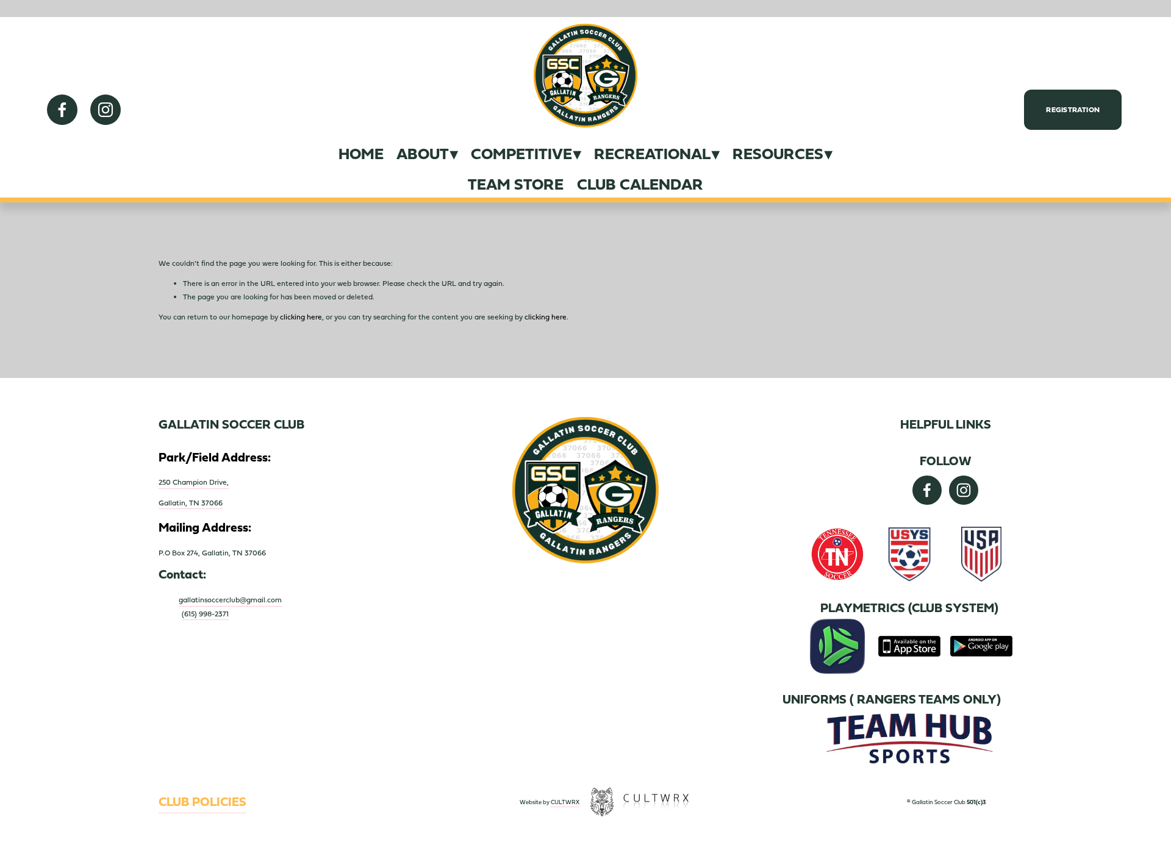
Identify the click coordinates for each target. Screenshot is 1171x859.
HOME (361, 154)
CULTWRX (565, 802)
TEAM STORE (516, 185)
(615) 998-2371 (205, 613)
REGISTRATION (1073, 109)
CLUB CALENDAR (640, 185)
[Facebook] (62, 109)
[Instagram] (105, 109)
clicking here (301, 317)
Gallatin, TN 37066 (191, 502)
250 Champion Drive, (194, 482)
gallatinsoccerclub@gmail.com (230, 599)
